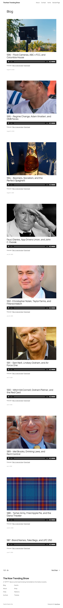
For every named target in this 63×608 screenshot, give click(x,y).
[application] (31, 61)
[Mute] (50, 61)
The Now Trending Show (11, 3)
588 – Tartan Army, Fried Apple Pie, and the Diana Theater (29, 514)
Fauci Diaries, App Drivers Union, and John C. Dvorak (29, 240)
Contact (43, 2)
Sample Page (56, 2)
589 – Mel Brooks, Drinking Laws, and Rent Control (26, 452)
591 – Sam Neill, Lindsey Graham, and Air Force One (28, 364)
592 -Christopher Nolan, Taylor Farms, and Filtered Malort (29, 302)
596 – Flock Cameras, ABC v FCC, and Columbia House (26, 56)
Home (49, 2)
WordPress (57, 604)
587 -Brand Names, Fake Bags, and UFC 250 (29, 540)
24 (7, 570)
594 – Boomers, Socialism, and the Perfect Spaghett (25, 179)
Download (27, 65)
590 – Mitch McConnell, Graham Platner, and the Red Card (30, 391)
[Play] (9, 61)
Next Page (56, 570)
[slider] (53, 61)
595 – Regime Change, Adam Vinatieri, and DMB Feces (29, 117)
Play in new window (17, 65)
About (38, 2)
